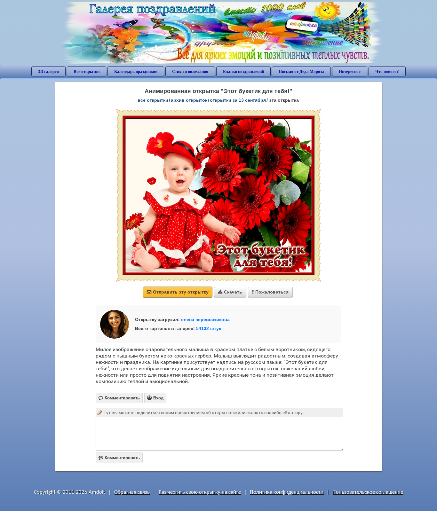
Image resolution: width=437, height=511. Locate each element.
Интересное (350, 71)
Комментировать (119, 457)
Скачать (230, 292)
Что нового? (387, 71)
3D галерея (48, 71)
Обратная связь (132, 492)
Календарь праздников (135, 71)
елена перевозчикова (205, 319)
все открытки (153, 100)
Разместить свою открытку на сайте (200, 492)
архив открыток (189, 100)
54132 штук (208, 328)
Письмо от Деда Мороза (301, 71)
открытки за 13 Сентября (238, 100)
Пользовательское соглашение (367, 492)
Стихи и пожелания (190, 71)
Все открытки (86, 71)
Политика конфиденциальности (286, 492)
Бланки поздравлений (243, 71)
